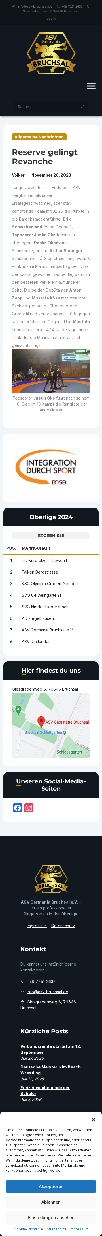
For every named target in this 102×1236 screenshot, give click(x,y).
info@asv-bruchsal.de (34, 6)
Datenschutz (56, 1229)
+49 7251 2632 (71, 6)
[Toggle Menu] (91, 86)
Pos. (11, 548)
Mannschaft (36, 548)
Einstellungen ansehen (51, 1217)
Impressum (78, 1229)
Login (51, 19)
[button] (93, 1119)
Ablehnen (51, 1202)
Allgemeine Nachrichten (39, 137)
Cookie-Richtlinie (28, 1229)
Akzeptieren (51, 1186)
